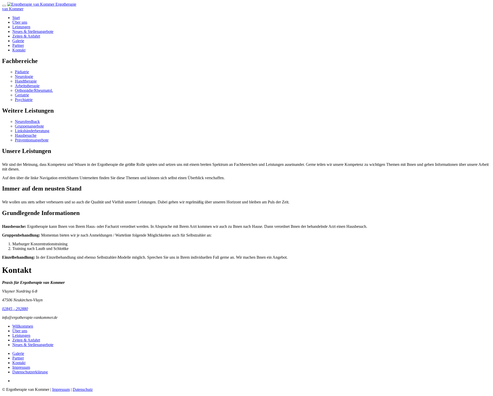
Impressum (21, 367)
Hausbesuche (25, 135)
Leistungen (21, 27)
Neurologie (24, 76)
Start (16, 17)
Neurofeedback (27, 121)
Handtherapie (26, 81)
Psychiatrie (24, 99)
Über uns (19, 22)
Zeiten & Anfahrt (26, 36)
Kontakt (18, 50)
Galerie (18, 41)
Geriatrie (22, 95)
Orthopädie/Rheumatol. (34, 90)
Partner (18, 45)
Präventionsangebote (32, 140)
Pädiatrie (22, 72)
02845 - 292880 (15, 309)
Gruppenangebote (29, 126)
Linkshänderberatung (32, 131)
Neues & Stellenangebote (32, 31)
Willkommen (22, 326)
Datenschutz (83, 389)
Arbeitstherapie (27, 86)
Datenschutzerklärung (30, 372)
